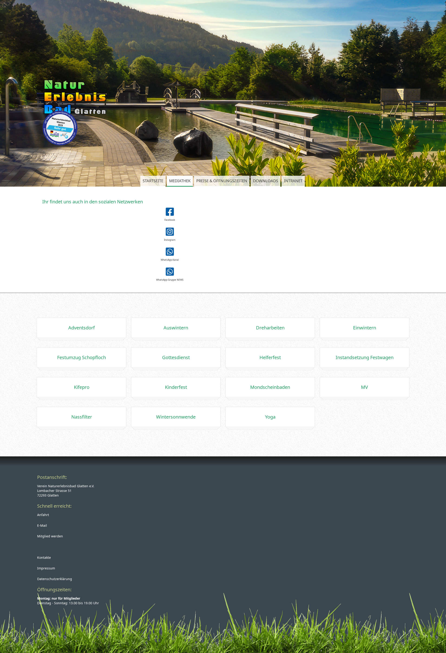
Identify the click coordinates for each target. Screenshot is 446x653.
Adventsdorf (81, 328)
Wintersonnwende (176, 417)
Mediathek (179, 180)
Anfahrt (43, 515)
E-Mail (42, 525)
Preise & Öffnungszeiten (221, 180)
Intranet (293, 180)
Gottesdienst (176, 357)
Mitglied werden (50, 536)
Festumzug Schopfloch (81, 357)
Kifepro (81, 387)
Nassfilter (81, 417)
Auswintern (176, 328)
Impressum (46, 568)
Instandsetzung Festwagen (365, 357)
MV (364, 387)
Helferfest (270, 357)
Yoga (270, 417)
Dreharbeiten (270, 328)
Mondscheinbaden (270, 387)
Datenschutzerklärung (54, 579)
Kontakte (44, 557)
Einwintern (364, 328)
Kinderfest (176, 387)
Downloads (265, 180)
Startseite (153, 180)
